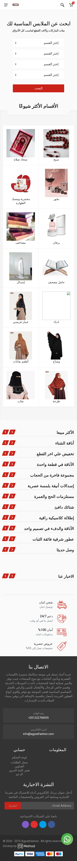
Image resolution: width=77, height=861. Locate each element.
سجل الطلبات (19, 762)
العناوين (19, 766)
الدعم (19, 774)
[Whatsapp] (67, 839)
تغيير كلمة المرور (19, 770)
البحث (38, 88)
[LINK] (26, 846)
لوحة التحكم (19, 757)
